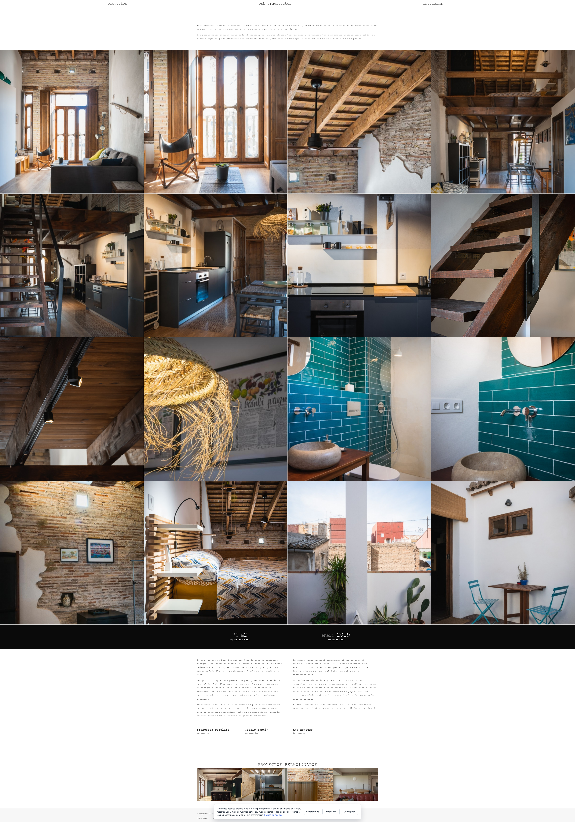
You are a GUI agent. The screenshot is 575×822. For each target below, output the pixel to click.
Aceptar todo (312, 811)
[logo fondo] (287, 10)
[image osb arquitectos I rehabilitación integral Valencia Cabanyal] (72, 122)
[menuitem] (102, 3)
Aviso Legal (202, 818)
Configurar (349, 811)
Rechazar (331, 811)
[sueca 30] (572, 411)
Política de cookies (273, 815)
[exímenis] (2, 411)
